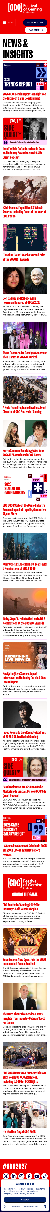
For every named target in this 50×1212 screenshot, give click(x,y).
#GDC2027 (15, 1166)
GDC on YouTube (37, 1176)
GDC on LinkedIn (13, 1176)
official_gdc (6, 1176)
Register (32, 22)
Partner (34, 30)
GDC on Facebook (29, 1176)
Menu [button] (10, 22)
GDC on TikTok (44, 1176)
